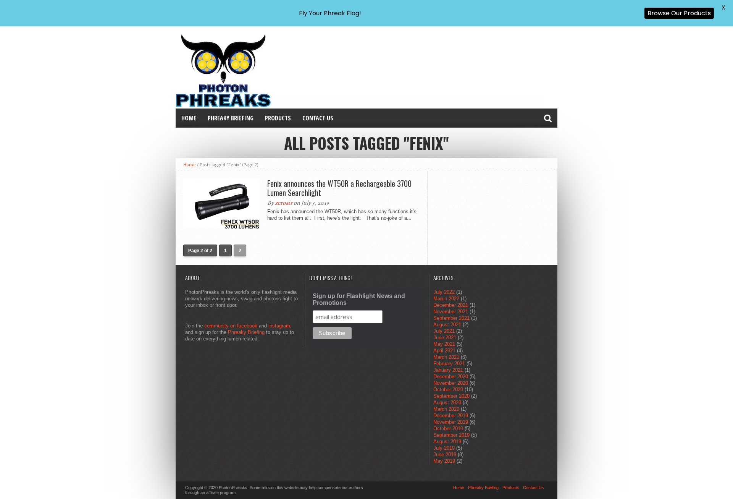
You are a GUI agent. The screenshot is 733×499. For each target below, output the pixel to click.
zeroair (283, 203)
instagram (279, 326)
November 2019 (450, 422)
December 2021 (450, 305)
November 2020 (450, 383)
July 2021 (444, 331)
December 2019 (450, 415)
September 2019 (451, 435)
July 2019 (444, 448)
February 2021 (449, 363)
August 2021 (447, 324)
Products (278, 118)
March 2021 (446, 357)
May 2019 (444, 461)
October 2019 (448, 428)
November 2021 (450, 311)
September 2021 (451, 318)
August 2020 (447, 402)
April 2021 (444, 350)
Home (188, 118)
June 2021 (444, 337)
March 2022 (446, 298)
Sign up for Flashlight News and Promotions (359, 299)
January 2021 (448, 370)
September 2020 (451, 396)
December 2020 (450, 376)
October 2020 (448, 389)
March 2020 (446, 409)
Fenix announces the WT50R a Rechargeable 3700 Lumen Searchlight (339, 188)
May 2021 (444, 344)
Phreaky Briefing (230, 118)
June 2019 (444, 454)
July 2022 (444, 292)
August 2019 (447, 441)
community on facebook (230, 326)
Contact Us (317, 118)
